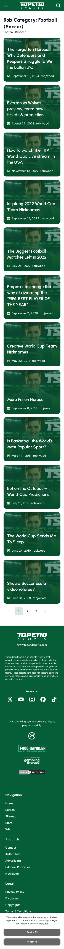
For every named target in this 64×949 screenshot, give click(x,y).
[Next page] (45, 611)
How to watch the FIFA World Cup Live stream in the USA (31, 156)
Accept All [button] (32, 941)
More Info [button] (43, 923)
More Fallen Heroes (25, 399)
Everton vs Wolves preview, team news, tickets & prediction (26, 108)
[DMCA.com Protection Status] (32, 772)
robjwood (47, 76)
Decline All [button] (32, 932)
